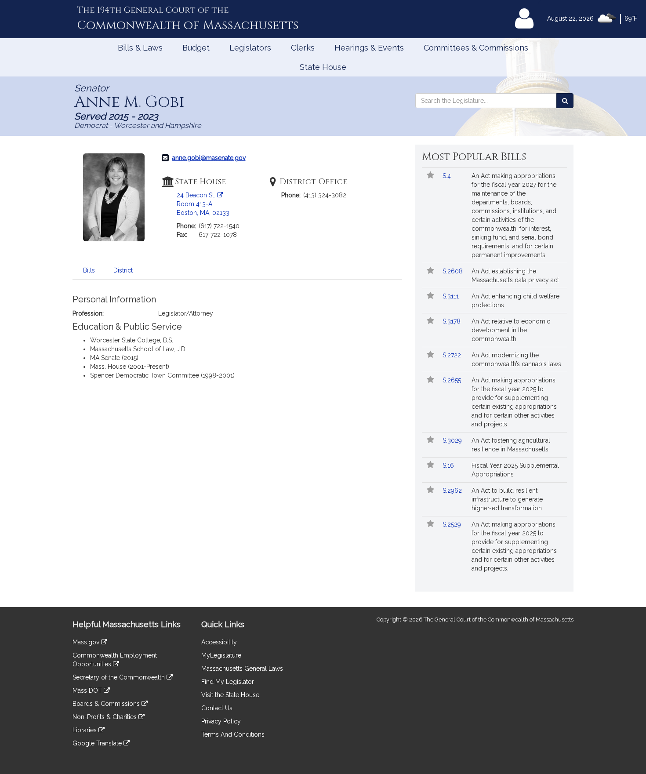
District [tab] (123, 270)
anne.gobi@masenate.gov (209, 157)
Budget (196, 47)
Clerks (303, 47)
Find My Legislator (227, 681)
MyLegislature (221, 655)
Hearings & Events (369, 47)
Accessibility (219, 642)
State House (323, 67)
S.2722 (453, 355)
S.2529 (453, 524)
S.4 (448, 175)
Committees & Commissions (476, 47)
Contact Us (216, 708)
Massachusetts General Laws (242, 668)
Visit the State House (230, 694)
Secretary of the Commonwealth (120, 677)
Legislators (250, 47)
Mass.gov (87, 642)
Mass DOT (88, 690)
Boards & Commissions (107, 703)
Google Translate (98, 743)
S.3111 (452, 296)
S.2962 (453, 490)
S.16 (449, 465)
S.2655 (453, 380)
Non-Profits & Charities (105, 716)
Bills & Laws (140, 47)
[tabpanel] (237, 337)
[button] (430, 175)
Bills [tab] (89, 270)
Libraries (85, 730)
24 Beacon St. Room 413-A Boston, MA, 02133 (203, 204)
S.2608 (454, 271)
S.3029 (453, 440)
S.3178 (452, 321)
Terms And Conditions (233, 734)
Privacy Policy (221, 721)
